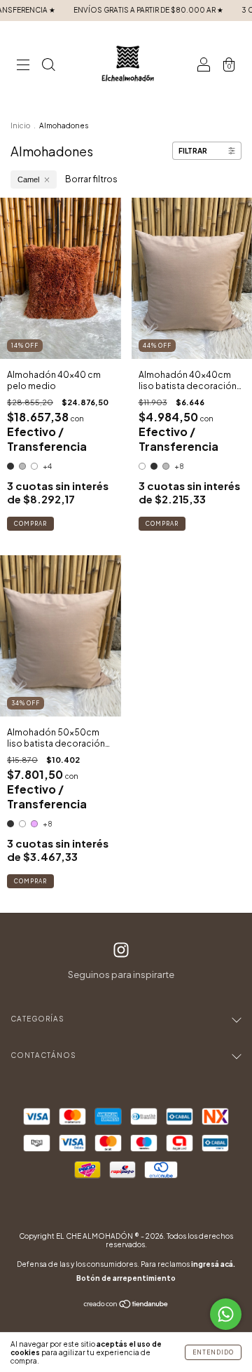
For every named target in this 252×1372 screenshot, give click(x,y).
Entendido (213, 1352)
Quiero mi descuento (126, 214)
